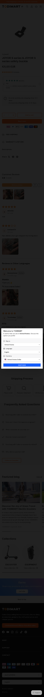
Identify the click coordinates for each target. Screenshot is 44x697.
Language (9, 348)
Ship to (8, 341)
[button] (22, 345)
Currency (9, 356)
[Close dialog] (41, 330)
